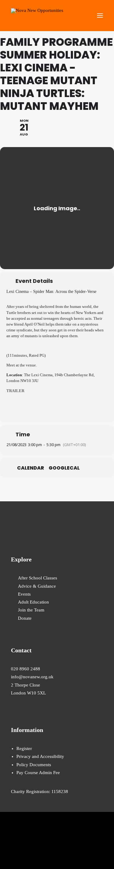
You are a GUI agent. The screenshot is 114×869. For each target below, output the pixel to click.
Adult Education (33, 602)
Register (24, 748)
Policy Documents (33, 764)
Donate (25, 618)
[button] (100, 15)
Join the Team (31, 610)
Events (24, 594)
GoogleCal (64, 468)
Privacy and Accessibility (40, 756)
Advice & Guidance (37, 586)
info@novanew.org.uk (32, 676)
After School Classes (37, 577)
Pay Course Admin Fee (38, 772)
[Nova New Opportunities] (37, 15)
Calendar (30, 468)
